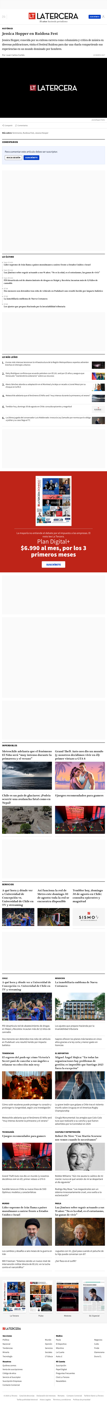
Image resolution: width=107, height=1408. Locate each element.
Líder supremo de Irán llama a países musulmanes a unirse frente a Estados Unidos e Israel (47, 265)
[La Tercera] (14, 1312)
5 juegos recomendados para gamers (79, 795)
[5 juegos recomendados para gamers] (80, 820)
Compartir (9, 125)
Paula (58, 1203)
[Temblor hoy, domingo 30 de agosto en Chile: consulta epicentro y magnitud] (98, 409)
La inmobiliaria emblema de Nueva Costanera (25, 299)
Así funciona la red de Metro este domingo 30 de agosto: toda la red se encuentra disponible (53, 896)
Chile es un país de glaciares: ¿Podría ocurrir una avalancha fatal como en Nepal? (26, 799)
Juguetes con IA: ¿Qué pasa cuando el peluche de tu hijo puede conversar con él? (79, 1252)
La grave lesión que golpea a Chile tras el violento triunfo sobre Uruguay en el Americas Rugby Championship (79, 1107)
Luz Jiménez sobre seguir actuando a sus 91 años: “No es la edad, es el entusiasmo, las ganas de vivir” (52, 273)
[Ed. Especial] (94, 1312)
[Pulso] (41, 1312)
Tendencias (8, 1053)
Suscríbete (32, 157)
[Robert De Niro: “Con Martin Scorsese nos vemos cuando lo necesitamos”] (80, 1157)
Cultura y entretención (67, 1132)
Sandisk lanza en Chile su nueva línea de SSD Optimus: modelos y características (24, 1191)
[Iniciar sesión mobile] (103, 16)
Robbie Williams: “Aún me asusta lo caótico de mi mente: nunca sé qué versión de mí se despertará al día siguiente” (79, 1179)
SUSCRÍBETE (53, 564)
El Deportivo (62, 1053)
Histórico (7, 28)
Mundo (5, 1203)
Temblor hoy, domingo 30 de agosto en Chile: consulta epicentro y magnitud (39, 406)
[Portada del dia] (54, 524)
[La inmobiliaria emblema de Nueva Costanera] (80, 1007)
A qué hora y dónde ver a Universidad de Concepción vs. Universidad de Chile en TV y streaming (18, 898)
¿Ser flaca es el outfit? (65, 1260)
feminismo (17, 133)
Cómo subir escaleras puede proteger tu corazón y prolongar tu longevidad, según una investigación (26, 1106)
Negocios (60, 978)
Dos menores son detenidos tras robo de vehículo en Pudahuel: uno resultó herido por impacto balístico (53, 291)
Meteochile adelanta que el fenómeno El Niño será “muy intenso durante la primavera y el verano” (48, 395)
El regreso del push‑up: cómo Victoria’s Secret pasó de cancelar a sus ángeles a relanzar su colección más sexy (26, 1061)
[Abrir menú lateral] (4, 17)
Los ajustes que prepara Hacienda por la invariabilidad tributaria (34, 307)
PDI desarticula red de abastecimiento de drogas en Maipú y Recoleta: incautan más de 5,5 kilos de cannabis (51, 281)
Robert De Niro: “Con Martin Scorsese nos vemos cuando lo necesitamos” (78, 1138)
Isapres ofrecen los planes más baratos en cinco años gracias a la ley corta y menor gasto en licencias (78, 1042)
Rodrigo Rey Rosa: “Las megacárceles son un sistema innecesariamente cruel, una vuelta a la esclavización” (78, 1192)
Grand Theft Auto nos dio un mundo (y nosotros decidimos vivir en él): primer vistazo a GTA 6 (79, 755)
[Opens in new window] (67, 1312)
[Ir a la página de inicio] (53, 17)
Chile (5, 978)
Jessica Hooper (41, 133)
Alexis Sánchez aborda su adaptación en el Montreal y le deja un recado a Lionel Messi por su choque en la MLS (46, 385)
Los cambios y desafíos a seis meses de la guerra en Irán (27, 1252)
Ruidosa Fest (28, 133)
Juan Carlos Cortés (15, 54)
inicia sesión (13, 157)
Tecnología (8, 1132)
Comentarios (23, 125)
